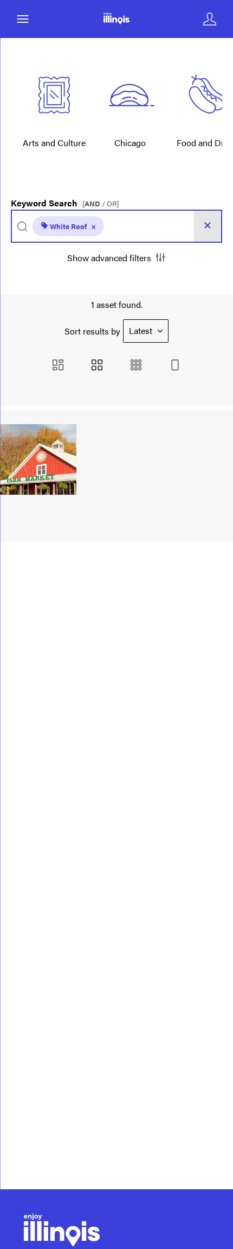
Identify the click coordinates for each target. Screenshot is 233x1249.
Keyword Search (65, 200)
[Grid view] (97, 366)
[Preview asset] (38, 459)
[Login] (209, 19)
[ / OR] (100, 204)
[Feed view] (175, 366)
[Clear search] (207, 226)
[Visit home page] (116, 19)
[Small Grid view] (136, 366)
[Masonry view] (58, 366)
